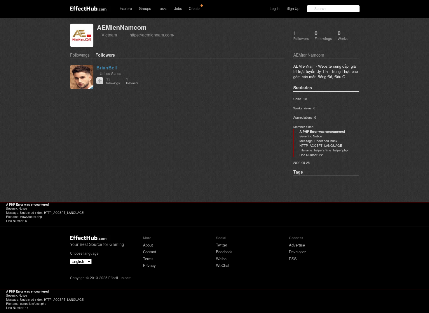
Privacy (149, 265)
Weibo (221, 258)
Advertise (297, 245)
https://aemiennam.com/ (152, 35)
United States (110, 73)
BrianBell (106, 67)
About (148, 245)
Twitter (221, 245)
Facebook (224, 251)
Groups (145, 8)
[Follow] (99, 80)
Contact (149, 251)
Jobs (178, 8)
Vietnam (109, 35)
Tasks (162, 8)
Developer (297, 251)
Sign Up (293, 8)
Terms (148, 258)
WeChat (222, 265)
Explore (126, 8)
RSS (293, 258)
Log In (275, 8)
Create (194, 8)
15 (113, 81)
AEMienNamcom (122, 27)
